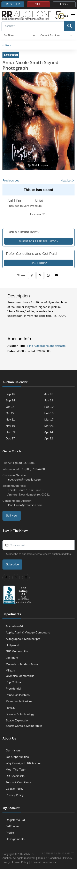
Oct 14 (10, 406)
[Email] (56, 275)
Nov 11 (10, 419)
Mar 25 (49, 426)
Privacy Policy (15, 795)
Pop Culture (13, 682)
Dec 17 (10, 438)
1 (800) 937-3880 (24, 463)
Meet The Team (16, 769)
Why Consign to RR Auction (23, 763)
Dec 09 (10, 432)
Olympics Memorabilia (20, 675)
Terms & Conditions (18, 782)
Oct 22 (10, 413)
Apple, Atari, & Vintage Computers (28, 632)
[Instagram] (48, 275)
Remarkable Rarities (19, 701)
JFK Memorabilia (17, 651)
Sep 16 (10, 394)
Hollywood (12, 645)
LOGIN (64, 4)
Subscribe (12, 564)
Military (10, 670)
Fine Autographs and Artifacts (46, 345)
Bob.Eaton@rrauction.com (25, 505)
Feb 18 (49, 413)
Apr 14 (48, 432)
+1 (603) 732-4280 (32, 469)
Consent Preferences (43, 862)
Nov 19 (10, 426)
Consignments (15, 839)
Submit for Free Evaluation (38, 241)
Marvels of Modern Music (22, 664)
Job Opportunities (17, 756)
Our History (13, 750)
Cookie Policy (14, 788)
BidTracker (13, 826)
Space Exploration (17, 720)
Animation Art (14, 626)
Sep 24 (10, 400)
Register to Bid (15, 820)
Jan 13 (48, 394)
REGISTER (13, 4)
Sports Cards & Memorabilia (24, 725)
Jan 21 (48, 400)
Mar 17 (49, 419)
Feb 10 (49, 406)
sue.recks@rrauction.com (24, 479)
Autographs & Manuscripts (23, 638)
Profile (10, 832)
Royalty (10, 707)
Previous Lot (10, 180)
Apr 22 (48, 438)
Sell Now (11, 515)
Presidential (13, 688)
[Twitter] (40, 275)
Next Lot (66, 180)
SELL (38, 4)
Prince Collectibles (18, 695)
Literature (12, 657)
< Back (6, 45)
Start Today (38, 263)
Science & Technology (20, 714)
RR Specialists (15, 776)
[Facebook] (32, 275)
